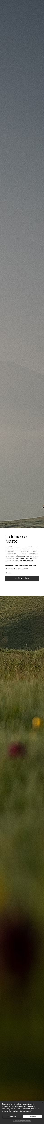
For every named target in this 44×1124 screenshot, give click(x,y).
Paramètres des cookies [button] (22, 1121)
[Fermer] (41, 1103)
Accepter (32, 1116)
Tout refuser (12, 1116)
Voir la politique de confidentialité (20, 1111)
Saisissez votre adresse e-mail (16, 568)
